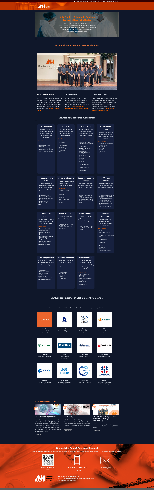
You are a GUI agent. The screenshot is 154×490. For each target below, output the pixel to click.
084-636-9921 (77, 470)
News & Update (115, 6)
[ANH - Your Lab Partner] (45, 6)
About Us (106, 6)
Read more (39, 434)
